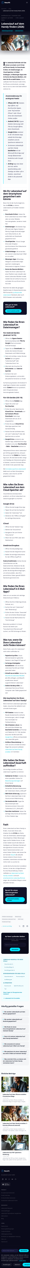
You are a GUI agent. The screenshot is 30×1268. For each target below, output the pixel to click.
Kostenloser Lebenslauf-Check (9, 1200)
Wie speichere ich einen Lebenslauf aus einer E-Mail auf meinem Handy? (15, 1052)
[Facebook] (5, 1179)
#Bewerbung (18, 916)
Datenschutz (4, 1226)
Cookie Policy (22, 1260)
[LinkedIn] (2, 1179)
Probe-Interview (5, 1195)
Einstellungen (6, 1264)
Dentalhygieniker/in (9, 970)
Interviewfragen (5, 1211)
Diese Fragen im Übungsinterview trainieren (12, 993)
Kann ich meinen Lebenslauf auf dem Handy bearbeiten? (14, 1037)
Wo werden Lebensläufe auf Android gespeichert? (12, 1020)
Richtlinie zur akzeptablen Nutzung (10, 1236)
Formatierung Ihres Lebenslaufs (16, 469)
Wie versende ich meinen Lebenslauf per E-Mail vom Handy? (14, 1045)
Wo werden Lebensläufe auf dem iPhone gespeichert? (14, 1013)
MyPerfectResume (19, 986)
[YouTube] (12, 1179)
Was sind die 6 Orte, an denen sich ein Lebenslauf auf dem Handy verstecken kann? (14, 1061)
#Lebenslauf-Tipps (6, 921)
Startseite (3, 8)
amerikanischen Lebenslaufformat (14, 878)
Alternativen (4, 1216)
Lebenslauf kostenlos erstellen (13, 899)
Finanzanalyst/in (20, 976)
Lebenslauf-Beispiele (6, 1208)
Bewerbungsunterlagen (7, 30)
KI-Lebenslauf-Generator (8, 1193)
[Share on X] (19, 926)
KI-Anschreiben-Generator (8, 1198)
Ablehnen (17, 1264)
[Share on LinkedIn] (23, 926)
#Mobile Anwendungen (7, 916)
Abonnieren (15, 949)
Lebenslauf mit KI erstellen (12, 998)
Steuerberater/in (8, 964)
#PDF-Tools (20, 919)
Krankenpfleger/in (9, 967)
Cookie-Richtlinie (5, 1231)
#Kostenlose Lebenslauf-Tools (9, 919)
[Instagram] (9, 1179)
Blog (10, 8)
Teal (5, 989)
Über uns (3, 1239)
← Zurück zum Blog (6, 926)
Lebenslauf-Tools (19, 30)
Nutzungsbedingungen (7, 1229)
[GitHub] (15, 1179)
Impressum (4, 1241)
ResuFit (13, 855)
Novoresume (7, 986)
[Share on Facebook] (27, 926)
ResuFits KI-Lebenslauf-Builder (14, 675)
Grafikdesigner (8, 979)
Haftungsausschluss (6, 1234)
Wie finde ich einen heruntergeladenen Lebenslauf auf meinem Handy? (14, 1029)
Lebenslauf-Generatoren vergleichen (11, 1213)
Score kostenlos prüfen (13, 311)
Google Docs (9, 737)
